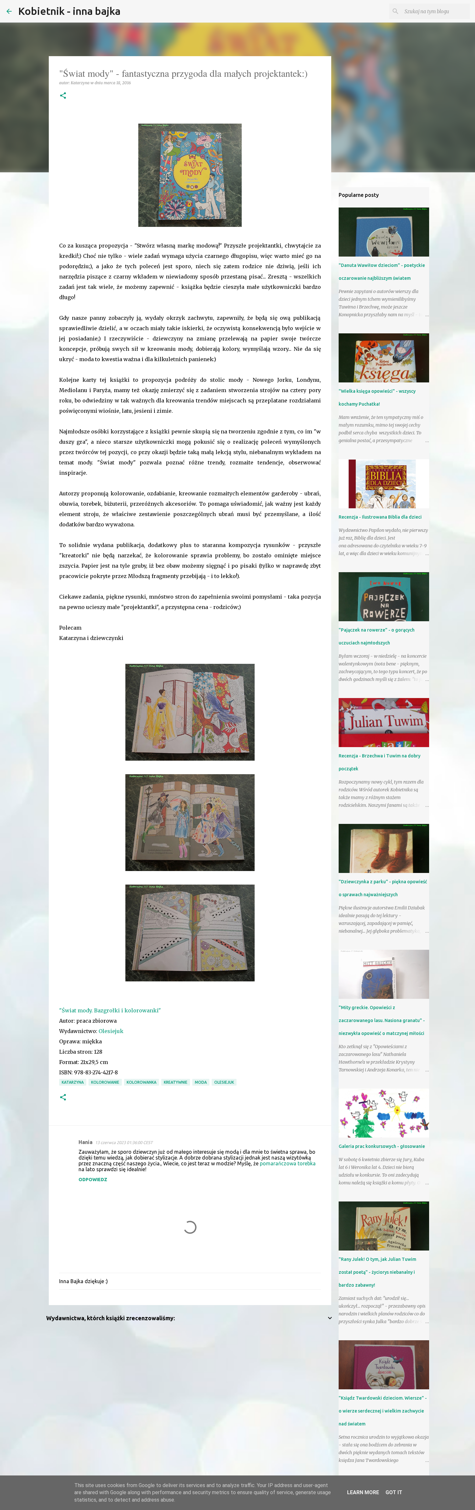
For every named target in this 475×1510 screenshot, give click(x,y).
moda (201, 1082)
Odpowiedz (93, 1179)
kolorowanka (141, 1082)
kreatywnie (175, 1082)
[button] (63, 96)
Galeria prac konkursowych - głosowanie (382, 1146)
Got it (393, 1492)
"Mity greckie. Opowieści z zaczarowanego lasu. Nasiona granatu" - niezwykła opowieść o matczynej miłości (382, 1020)
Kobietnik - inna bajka (69, 11)
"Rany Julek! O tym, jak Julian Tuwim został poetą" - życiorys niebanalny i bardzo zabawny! (377, 1272)
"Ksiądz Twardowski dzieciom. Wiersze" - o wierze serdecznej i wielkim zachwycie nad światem (383, 1410)
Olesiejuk (111, 1031)
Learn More (363, 1492)
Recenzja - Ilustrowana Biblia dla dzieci (380, 517)
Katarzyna (73, 1082)
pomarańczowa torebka (288, 1163)
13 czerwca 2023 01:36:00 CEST (124, 1142)
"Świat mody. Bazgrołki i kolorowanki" (110, 1010)
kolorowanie (105, 1082)
